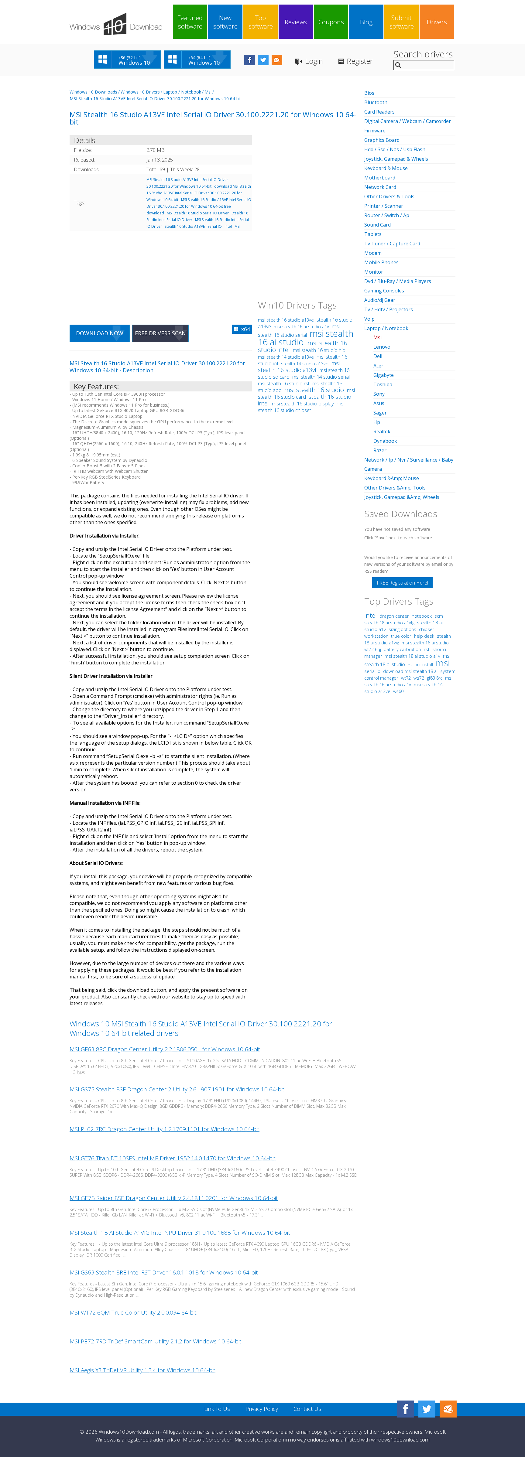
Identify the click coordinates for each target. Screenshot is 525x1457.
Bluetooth (375, 102)
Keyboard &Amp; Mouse (391, 478)
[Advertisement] (161, 273)
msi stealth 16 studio (314, 389)
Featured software (190, 21)
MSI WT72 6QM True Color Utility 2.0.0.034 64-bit (133, 1312)
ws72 (418, 678)
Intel (228, 226)
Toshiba (382, 384)
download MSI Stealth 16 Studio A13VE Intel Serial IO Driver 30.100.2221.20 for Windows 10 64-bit (198, 193)
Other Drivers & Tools (389, 196)
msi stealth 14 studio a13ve (286, 357)
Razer (379, 450)
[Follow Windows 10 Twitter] (263, 60)
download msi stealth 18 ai (411, 671)
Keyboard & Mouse (386, 168)
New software (225, 21)
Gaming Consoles (384, 290)
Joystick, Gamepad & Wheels (396, 158)
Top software (261, 21)
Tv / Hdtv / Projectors (388, 309)
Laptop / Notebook (182, 92)
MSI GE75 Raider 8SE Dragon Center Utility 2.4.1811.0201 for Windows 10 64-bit (174, 1198)
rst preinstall (420, 664)
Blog (366, 22)
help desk (424, 636)
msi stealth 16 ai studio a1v (302, 326)
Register (360, 61)
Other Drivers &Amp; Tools (395, 487)
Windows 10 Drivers (140, 92)
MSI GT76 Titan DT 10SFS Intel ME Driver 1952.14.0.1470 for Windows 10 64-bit (173, 1158)
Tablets (373, 234)
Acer (378, 365)
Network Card (380, 187)
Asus (378, 403)
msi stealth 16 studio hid (319, 350)
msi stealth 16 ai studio (306, 337)
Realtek (381, 431)
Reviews (296, 22)
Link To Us (217, 1408)
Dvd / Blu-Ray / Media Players (397, 281)
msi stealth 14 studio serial (321, 376)
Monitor (373, 271)
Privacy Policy (261, 1408)
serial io (372, 671)
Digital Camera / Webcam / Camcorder (407, 121)
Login (314, 61)
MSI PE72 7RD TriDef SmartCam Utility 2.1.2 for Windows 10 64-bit (156, 1341)
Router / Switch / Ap (386, 215)
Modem (373, 253)
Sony (379, 394)
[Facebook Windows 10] (405, 1409)
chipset (426, 629)
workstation (376, 636)
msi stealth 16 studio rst (284, 383)
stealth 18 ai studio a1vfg (389, 623)
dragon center (394, 616)
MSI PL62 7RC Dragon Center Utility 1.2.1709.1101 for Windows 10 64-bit (164, 1129)
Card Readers (379, 111)
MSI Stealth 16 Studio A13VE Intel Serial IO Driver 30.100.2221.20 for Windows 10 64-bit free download (198, 206)
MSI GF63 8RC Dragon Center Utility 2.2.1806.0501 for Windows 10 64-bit (165, 1049)
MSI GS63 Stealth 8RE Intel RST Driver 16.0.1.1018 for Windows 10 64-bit (164, 1272)
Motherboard (379, 177)
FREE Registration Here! (402, 582)
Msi (207, 92)
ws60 (398, 691)
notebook (422, 616)
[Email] (448, 1409)
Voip (369, 319)
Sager (380, 412)
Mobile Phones (381, 262)
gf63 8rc (434, 678)
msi (443, 663)
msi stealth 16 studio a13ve (286, 320)
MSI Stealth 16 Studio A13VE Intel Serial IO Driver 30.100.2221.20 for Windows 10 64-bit (155, 98)
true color (401, 636)
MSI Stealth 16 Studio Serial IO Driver (198, 213)
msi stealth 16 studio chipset (301, 407)
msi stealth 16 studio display (303, 403)
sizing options (402, 629)
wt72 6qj (372, 649)
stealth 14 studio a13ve (304, 364)
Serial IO (215, 226)
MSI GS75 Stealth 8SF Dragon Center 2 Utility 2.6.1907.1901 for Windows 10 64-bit (177, 1089)
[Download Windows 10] (116, 24)
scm (438, 616)
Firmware (375, 130)
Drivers (437, 22)
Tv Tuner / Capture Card (392, 243)
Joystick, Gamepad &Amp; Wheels (401, 497)
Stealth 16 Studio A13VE (185, 226)
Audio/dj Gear (379, 300)
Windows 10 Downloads (93, 92)
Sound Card (377, 224)
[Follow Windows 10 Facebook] (249, 60)
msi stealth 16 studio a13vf (299, 366)
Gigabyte (383, 375)
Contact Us (307, 1408)
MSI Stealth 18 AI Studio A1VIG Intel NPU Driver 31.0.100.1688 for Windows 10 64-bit (180, 1233)
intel (370, 615)
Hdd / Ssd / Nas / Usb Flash (394, 149)
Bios (369, 93)
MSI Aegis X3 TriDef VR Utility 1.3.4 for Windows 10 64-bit (142, 1370)
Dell (377, 356)
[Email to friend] (277, 60)
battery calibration (402, 649)
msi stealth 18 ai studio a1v (413, 656)
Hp (376, 422)
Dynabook (385, 441)
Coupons (331, 22)
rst (427, 649)
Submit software (401, 21)
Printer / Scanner (383, 206)
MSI (237, 226)
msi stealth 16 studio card (306, 393)
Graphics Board (382, 140)
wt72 (406, 678)
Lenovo (381, 346)
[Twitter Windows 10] (427, 1409)
